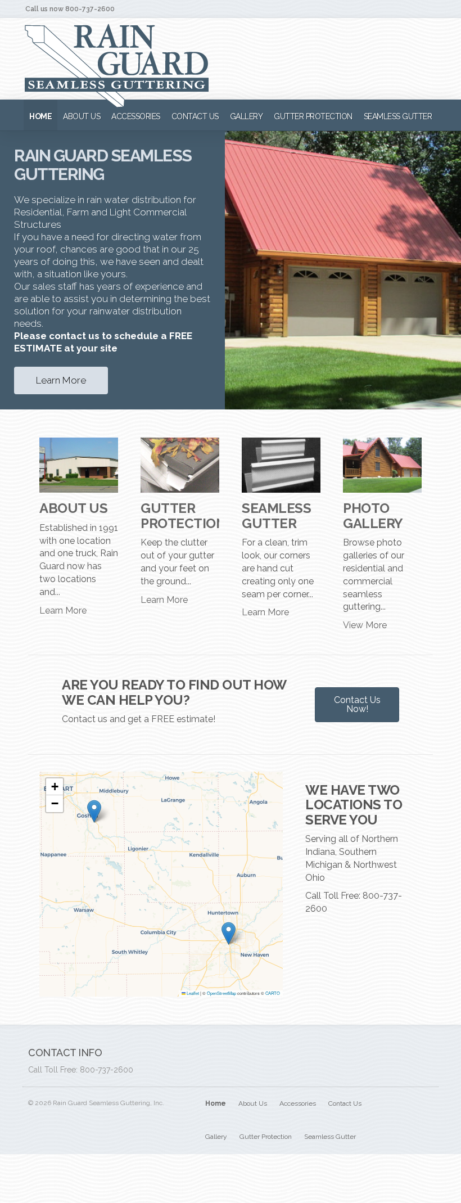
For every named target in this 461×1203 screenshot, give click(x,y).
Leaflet (192, 993)
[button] (94, 811)
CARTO (272, 993)
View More (365, 625)
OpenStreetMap (221, 993)
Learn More (61, 380)
